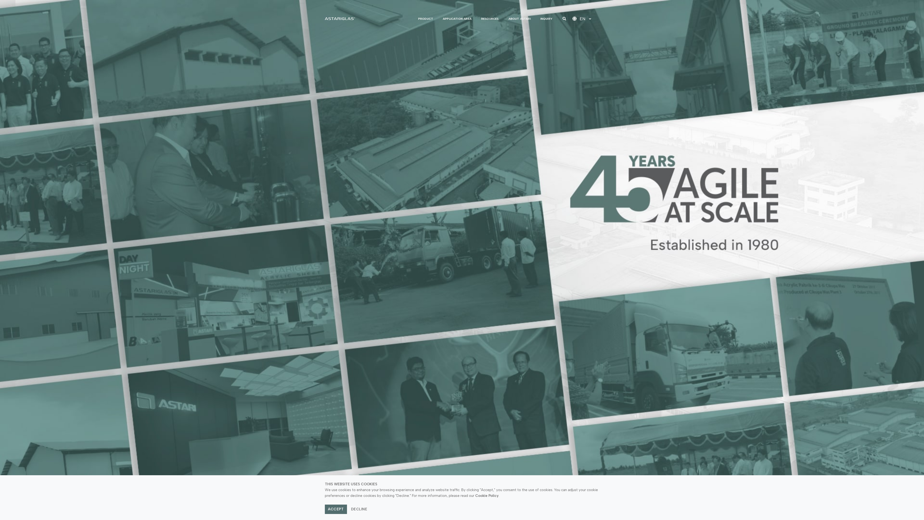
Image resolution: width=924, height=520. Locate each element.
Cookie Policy (487, 496)
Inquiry (546, 18)
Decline (359, 509)
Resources (490, 18)
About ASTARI (519, 18)
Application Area (457, 18)
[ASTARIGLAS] (340, 18)
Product (425, 18)
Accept (336, 509)
